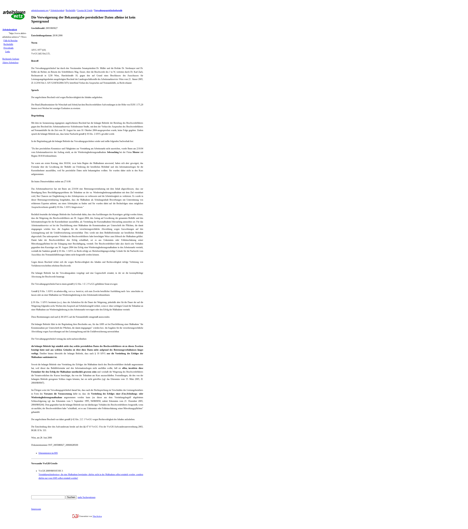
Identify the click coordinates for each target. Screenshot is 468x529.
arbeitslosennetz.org (39, 10)
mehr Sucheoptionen (86, 497)
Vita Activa (97, 516)
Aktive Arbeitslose (10, 62)
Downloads (8, 48)
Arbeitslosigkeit (57, 10)
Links (7, 51)
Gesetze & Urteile (85, 10)
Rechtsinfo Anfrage (10, 59)
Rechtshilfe (8, 44)
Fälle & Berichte (10, 40)
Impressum (36, 509)
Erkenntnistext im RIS (48, 453)
